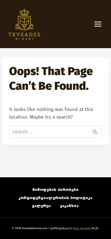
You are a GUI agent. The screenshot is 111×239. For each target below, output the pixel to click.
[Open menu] (100, 24)
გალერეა (41, 206)
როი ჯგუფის (82, 228)
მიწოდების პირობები (55, 189)
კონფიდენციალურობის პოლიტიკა (55, 198)
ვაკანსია (69, 206)
